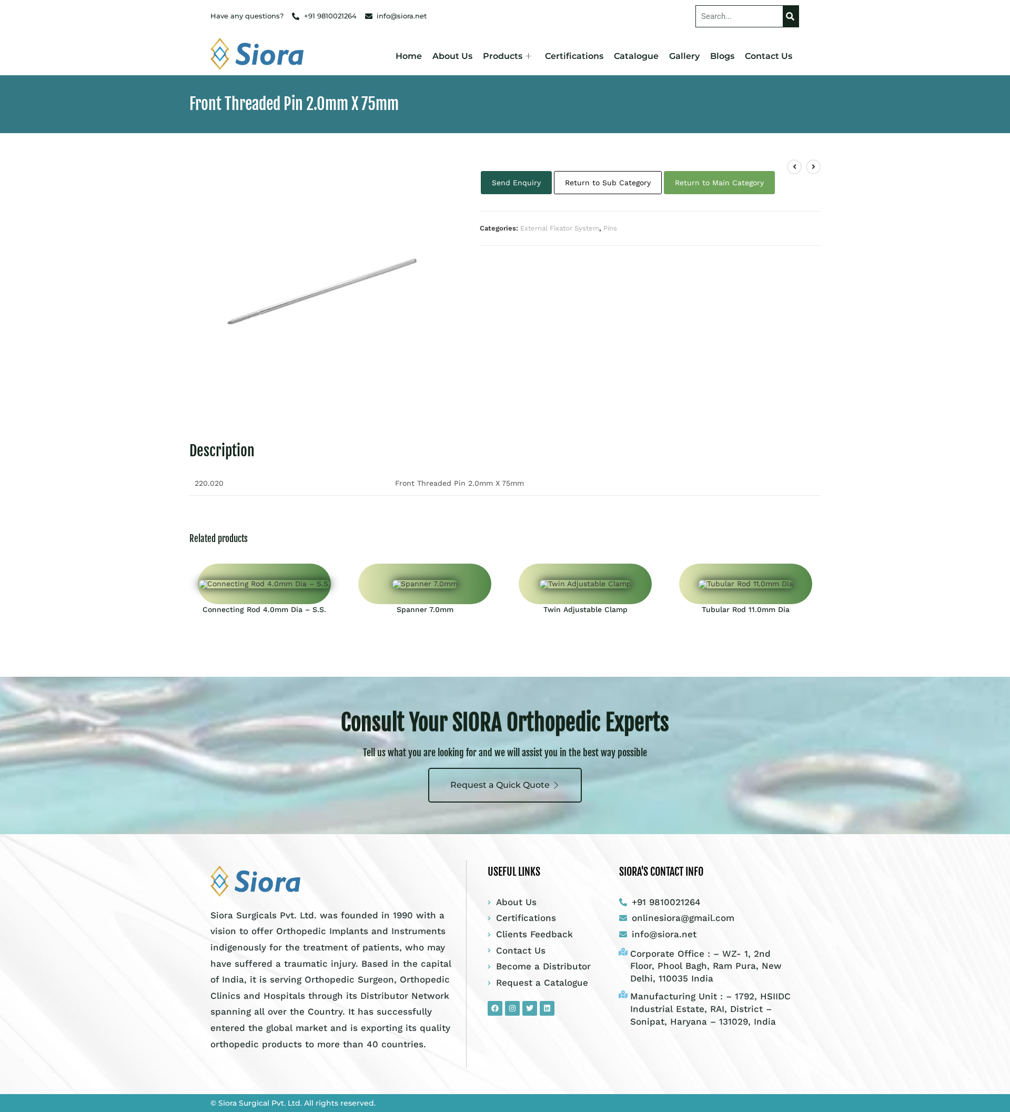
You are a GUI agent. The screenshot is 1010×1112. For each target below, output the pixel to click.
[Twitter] (529, 1008)
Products (502, 56)
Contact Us (768, 56)
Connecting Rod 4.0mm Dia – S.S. (264, 609)
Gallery (684, 56)
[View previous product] (794, 166)
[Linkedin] (547, 1008)
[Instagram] (512, 1008)
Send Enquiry (516, 182)
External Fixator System (559, 228)
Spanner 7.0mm (425, 609)
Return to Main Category (719, 182)
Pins (610, 228)
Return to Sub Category (608, 182)
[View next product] (813, 166)
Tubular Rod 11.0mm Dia (746, 609)
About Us (452, 56)
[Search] (791, 16)
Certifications (574, 56)
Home (409, 56)
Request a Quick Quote (500, 785)
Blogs (722, 56)
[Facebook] (495, 1008)
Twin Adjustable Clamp (585, 609)
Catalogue (636, 56)
